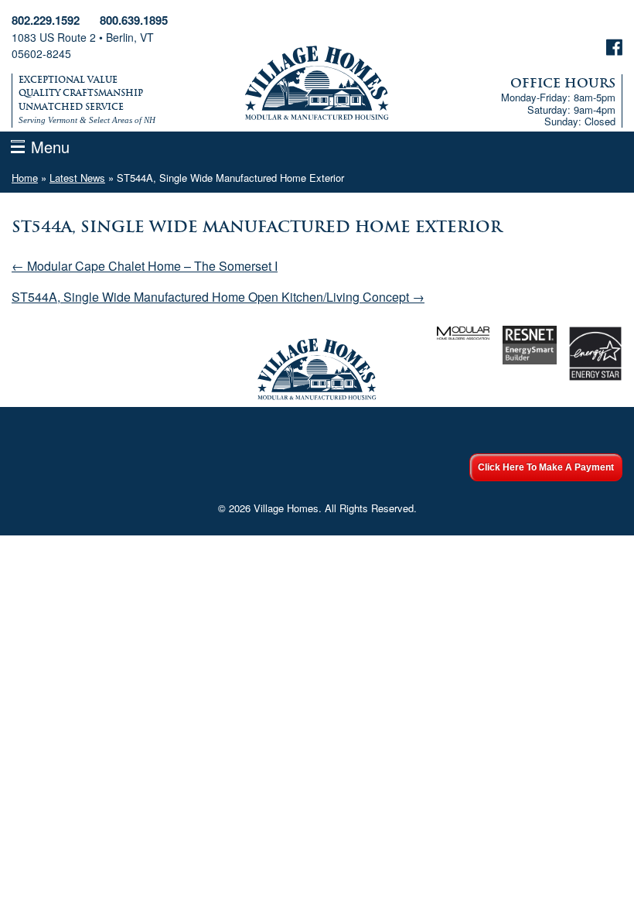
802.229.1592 (46, 20)
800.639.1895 (134, 20)
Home (25, 177)
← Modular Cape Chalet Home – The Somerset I (145, 266)
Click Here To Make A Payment (546, 467)
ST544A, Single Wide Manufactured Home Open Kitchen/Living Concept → (218, 297)
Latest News (77, 177)
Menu (50, 146)
